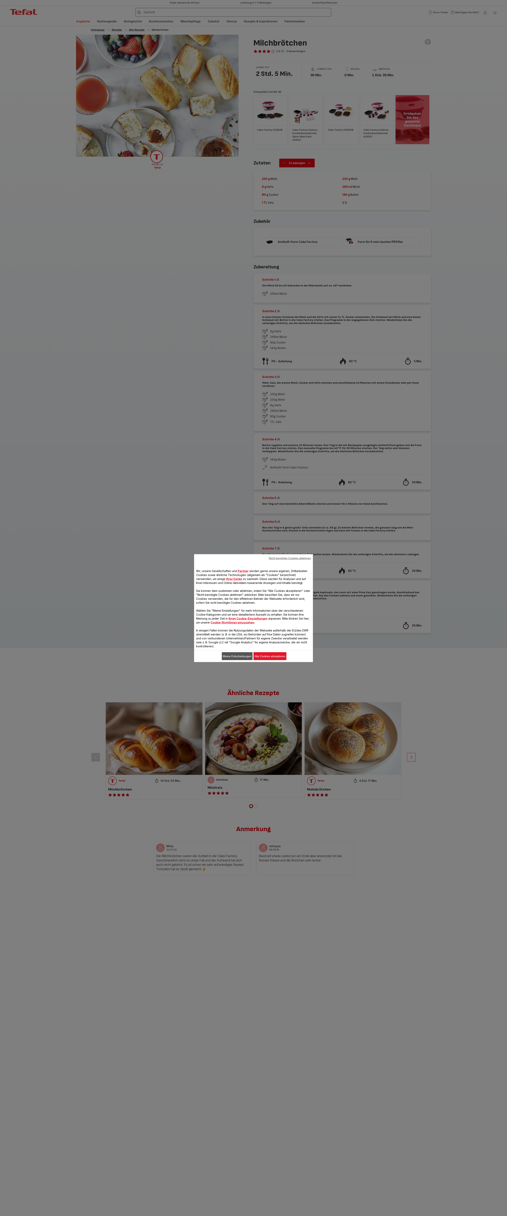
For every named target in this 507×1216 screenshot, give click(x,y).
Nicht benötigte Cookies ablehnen (290, 558)
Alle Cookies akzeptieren (269, 656)
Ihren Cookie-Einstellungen (248, 618)
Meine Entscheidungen (237, 656)
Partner (243, 570)
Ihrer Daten (234, 578)
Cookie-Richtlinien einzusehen (232, 622)
